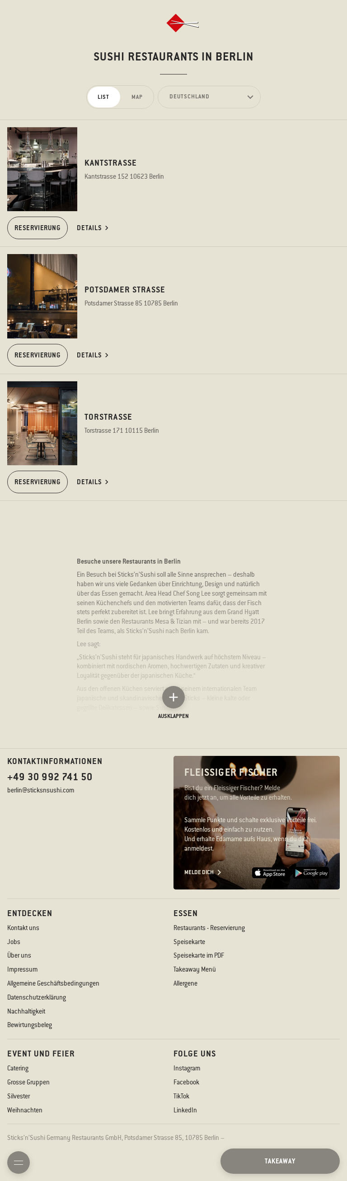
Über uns (19, 955)
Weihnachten (24, 1110)
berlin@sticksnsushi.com (40, 790)
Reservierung (37, 228)
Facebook (186, 1082)
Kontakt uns (23, 928)
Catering (17, 1068)
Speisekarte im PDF (199, 955)
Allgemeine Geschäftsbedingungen (53, 983)
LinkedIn (185, 1110)
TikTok (181, 1096)
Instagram (187, 1068)
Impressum (22, 969)
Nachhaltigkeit (26, 1011)
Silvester (18, 1096)
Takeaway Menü (195, 969)
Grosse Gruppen (28, 1082)
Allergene (185, 983)
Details (89, 228)
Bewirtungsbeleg (29, 1025)
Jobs (13, 942)
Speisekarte (189, 942)
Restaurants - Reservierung (209, 928)
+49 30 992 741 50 (50, 777)
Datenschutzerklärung (36, 997)
